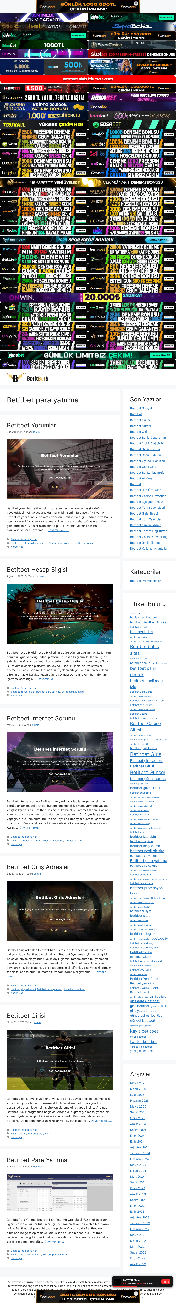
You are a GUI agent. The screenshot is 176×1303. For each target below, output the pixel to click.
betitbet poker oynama (140, 879)
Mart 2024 (137, 1176)
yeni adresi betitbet (141, 1046)
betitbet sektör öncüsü (140, 907)
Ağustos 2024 (140, 1147)
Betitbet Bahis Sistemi (145, 542)
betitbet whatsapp (140, 969)
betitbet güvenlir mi (141, 792)
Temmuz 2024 (140, 1153)
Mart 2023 (137, 1246)
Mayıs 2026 (138, 1083)
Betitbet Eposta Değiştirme (148, 531)
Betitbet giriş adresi (146, 760)
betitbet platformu (140, 874)
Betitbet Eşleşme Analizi (146, 502)
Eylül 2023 (137, 1211)
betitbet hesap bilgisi (23, 691)
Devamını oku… (58, 530)
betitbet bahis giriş (138, 637)
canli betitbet (158, 996)
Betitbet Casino (138, 713)
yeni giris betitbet (142, 1051)
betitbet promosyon (141, 883)
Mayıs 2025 (138, 1106)
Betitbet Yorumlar (31, 425)
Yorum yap (17, 546)
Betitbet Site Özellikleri (145, 490)
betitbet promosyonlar (140, 898)
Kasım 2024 (138, 1130)
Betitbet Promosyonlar (24, 539)
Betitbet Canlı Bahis (141, 691)
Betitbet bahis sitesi (144, 650)
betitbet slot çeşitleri (139, 921)
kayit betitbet (144, 1031)
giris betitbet (139, 1006)
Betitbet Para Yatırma (37, 1160)
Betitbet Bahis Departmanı (148, 437)
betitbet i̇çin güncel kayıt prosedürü (145, 828)
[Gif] (88, 182)
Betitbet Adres (154, 622)
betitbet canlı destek (141, 704)
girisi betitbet (158, 1006)
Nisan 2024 (138, 1170)
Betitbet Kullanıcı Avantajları (149, 548)
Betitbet (135, 484)
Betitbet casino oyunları (143, 718)
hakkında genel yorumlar (140, 1026)
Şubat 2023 (138, 1252)
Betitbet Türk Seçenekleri (147, 507)
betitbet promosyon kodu (146, 890)
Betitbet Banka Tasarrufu (147, 472)
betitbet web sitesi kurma (141, 966)
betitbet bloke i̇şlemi (139, 659)
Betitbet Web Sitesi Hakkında (146, 961)
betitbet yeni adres (138, 975)
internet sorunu (73, 840)
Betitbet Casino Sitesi (145, 726)
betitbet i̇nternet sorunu (24, 840)
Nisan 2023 (138, 1241)
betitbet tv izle (141, 952)
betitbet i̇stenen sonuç (140, 824)
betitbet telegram (143, 934)
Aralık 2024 (138, 1124)
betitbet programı (159, 879)
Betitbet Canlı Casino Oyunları (147, 700)
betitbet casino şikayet (140, 740)
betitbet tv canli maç (141, 943)
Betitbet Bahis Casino (145, 449)
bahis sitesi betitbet (143, 617)
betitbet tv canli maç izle (144, 947)
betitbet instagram (140, 814)
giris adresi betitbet (74, 989)
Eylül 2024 (137, 1141)
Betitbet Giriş (139, 431)
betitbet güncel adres (148, 778)
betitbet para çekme (143, 865)
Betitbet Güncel (141, 420)
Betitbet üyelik (140, 992)
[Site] (44, 134)
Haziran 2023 (139, 1229)
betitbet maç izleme (145, 846)
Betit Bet (136, 414)
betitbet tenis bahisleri (140, 939)
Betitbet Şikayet (141, 408)
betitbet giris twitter (143, 748)
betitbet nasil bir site (147, 851)
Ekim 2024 (137, 1135)
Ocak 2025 (137, 1118)
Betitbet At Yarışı (141, 478)
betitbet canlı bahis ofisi (140, 696)
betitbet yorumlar (84, 542)
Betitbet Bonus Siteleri (145, 455)
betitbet (135, 622)
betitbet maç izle (141, 841)
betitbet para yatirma (144, 855)
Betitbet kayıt (137, 832)
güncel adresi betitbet (146, 1015)
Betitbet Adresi (140, 426)
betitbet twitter (140, 956)
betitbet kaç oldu (143, 837)
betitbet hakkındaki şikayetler (143, 802)
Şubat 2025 (138, 1112)
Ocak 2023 (137, 1258)
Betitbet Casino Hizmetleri (148, 496)
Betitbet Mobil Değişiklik (146, 443)
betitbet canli (159, 663)
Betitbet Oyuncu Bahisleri (147, 461)
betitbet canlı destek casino (142, 709)
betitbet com (159, 739)
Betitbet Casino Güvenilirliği (149, 537)
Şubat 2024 (138, 1182)
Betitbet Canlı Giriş (143, 466)
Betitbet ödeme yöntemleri (26, 1254)
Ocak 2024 (137, 1188)
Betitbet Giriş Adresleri (39, 866)
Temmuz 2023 (140, 1223)
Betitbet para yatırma (60, 542)
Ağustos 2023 (140, 1217)
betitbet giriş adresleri (23, 989)
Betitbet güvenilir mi (145, 788)
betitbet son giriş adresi (140, 925)
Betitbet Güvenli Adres (145, 525)
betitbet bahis (141, 632)
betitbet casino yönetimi (140, 735)
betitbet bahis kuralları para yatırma (146, 641)
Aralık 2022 (138, 1264)
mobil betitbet (138, 1036)
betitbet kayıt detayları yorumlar (29, 542)
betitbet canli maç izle (146, 683)
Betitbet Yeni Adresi (145, 979)
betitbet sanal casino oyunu (142, 903)
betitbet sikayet (140, 911)
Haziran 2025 (139, 1100)
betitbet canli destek (143, 671)
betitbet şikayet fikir (73, 691)
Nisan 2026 (138, 1089)
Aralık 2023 (138, 1194)
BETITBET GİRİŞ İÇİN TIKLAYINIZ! (88, 79)
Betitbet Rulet (159, 898)
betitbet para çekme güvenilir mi (144, 870)
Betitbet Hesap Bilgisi (37, 569)
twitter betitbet (143, 1041)
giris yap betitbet (143, 1011)
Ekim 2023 (137, 1205)
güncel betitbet (142, 1020)
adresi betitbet (138, 613)
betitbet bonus (140, 663)
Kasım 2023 (138, 1200)
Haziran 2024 (139, 1159)
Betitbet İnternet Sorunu (41, 718)
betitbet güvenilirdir (139, 784)
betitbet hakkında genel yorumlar (144, 797)
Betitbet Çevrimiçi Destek (144, 987)
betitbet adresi (138, 627)
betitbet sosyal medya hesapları (144, 929)
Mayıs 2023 (138, 1235)
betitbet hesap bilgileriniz (141, 806)
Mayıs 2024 (138, 1165)
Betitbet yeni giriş (142, 983)
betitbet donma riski (139, 744)
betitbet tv (160, 939)
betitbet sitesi (140, 916)
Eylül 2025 (137, 1095)
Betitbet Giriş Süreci (144, 513)
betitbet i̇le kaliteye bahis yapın (144, 819)
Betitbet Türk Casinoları (146, 519)
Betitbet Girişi (26, 1015)
